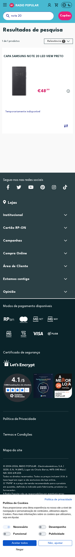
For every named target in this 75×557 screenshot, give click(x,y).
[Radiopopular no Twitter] (19, 188)
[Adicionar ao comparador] (66, 126)
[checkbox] (7, 527)
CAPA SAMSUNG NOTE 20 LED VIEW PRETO (33, 56)
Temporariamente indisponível (22, 111)
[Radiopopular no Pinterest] (42, 188)
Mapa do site (12, 450)
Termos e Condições (17, 434)
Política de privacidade (58, 499)
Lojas (11, 203)
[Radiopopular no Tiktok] (65, 188)
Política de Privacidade (19, 419)
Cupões (65, 15)
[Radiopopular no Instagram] (54, 188)
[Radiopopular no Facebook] (8, 188)
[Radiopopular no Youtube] (30, 188)
